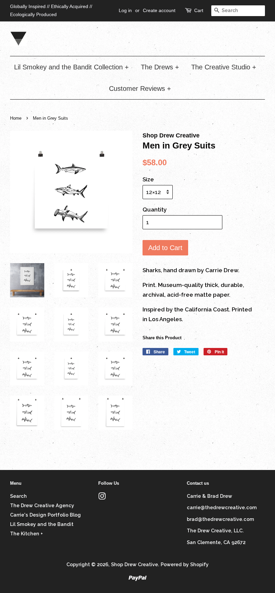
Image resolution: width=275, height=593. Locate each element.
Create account (159, 10)
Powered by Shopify (185, 564)
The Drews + (160, 67)
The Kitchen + (26, 533)
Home (15, 118)
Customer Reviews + (140, 88)
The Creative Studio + (223, 67)
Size (148, 179)
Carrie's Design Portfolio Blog (45, 515)
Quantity (155, 209)
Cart (198, 10)
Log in (125, 10)
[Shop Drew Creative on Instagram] (102, 497)
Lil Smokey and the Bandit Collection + (71, 67)
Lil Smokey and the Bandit (41, 524)
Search (18, 496)
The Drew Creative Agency (42, 505)
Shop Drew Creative (134, 564)
